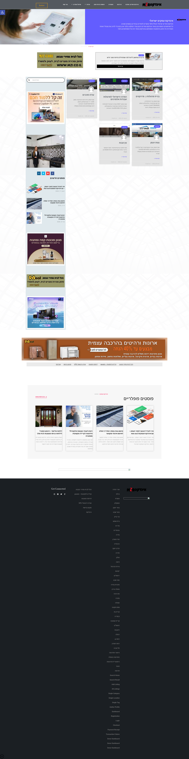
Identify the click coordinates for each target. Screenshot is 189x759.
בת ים (117, 526)
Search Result (115, 680)
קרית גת (117, 612)
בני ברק (117, 517)
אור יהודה (116, 489)
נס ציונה (117, 594)
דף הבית (91, 46)
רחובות (117, 630)
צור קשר (65, 4)
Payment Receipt (114, 730)
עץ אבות (123, 143)
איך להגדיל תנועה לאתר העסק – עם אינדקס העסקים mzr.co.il (54, 187)
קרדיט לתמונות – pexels (108, 364)
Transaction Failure (113, 734)
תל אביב (117, 648)
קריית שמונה (115, 621)
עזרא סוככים (88, 95)
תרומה (117, 671)
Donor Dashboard (113, 739)
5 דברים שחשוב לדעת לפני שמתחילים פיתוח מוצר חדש (125, 57)
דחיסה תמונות (93, 364)
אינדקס (119, 4)
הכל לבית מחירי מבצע (126, 364)
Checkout (116, 725)
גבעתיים (117, 530)
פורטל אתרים (77, 4)
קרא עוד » (156, 112)
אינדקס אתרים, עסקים (132, 4)
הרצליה (117, 544)
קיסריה (117, 616)
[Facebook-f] (52, 173)
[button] (2, 12)
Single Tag (116, 702)
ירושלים (117, 576)
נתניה (118, 598)
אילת (118, 494)
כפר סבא (116, 580)
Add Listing (116, 684)
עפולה (117, 603)
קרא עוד (120, 66)
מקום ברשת (67, 364)
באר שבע (116, 512)
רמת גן (117, 639)
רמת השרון (116, 644)
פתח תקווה (116, 607)
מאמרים (111, 4)
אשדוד (117, 499)
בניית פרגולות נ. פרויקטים (147, 96)
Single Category (114, 693)
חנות (118, 666)
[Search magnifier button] (29, 80)
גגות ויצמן (154, 142)
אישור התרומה (114, 653)
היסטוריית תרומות (113, 662)
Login (118, 721)
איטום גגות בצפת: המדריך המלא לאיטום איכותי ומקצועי (54, 202)
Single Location (114, 698)
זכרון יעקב (116, 548)
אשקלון (117, 503)
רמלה (118, 634)
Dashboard (116, 712)
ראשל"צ (117, 625)
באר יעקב (116, 508)
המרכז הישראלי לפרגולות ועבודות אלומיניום (115, 98)
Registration (115, 716)
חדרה (118, 553)
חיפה (118, 562)
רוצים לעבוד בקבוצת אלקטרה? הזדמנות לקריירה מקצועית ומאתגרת (54, 217)
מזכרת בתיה (115, 585)
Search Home (115, 675)
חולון (118, 557)
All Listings (116, 689)
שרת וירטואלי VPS (80, 364)
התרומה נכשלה (114, 657)
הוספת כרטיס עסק (99, 4)
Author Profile (115, 707)
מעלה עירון (116, 589)
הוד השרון (116, 539)
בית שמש (116, 521)
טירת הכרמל (115, 567)
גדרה (118, 535)
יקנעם (117, 571)
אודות (88, 4)
